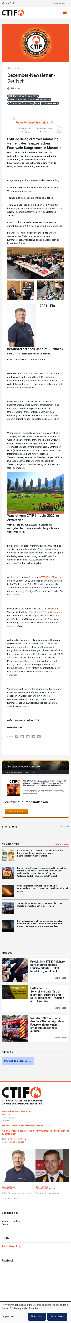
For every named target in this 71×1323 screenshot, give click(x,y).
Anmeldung (59, 3)
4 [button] (13, 827)
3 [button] (9, 827)
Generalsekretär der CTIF (46, 1189)
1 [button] (2, 827)
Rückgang (36, 1316)
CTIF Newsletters (50, 103)
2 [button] (6, 827)
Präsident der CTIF (9, 1189)
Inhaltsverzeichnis (11, 1221)
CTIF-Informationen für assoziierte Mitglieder (29, 99)
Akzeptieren (57, 1316)
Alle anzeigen (62, 844)
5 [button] (16, 827)
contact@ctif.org (16, 1142)
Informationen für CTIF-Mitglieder (23, 103)
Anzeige (63, 826)
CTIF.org (15, 594)
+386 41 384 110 (18, 1139)
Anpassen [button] (8, 1316)
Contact (6, 1224)
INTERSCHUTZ (47, 577)
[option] (35, 790)
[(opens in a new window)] (18, 736)
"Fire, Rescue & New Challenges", (46, 612)
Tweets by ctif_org (11, 1246)
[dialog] (35, 1312)
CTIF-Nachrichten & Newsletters (23, 96)
